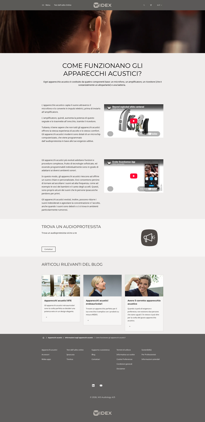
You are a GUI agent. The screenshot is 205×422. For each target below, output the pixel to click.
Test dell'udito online (75, 350)
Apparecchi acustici (49, 350)
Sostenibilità (147, 350)
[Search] (144, 5)
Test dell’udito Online (62, 5)
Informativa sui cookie (126, 354)
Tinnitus (70, 359)
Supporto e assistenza (101, 350)
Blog (93, 354)
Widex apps (46, 359)
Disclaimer (121, 369)
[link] (61, 298)
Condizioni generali (124, 364)
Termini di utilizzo (124, 350)
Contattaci (48, 249)
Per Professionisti (149, 354)
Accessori (45, 354)
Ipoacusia (70, 354)
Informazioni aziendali (151, 359)
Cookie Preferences (124, 359)
